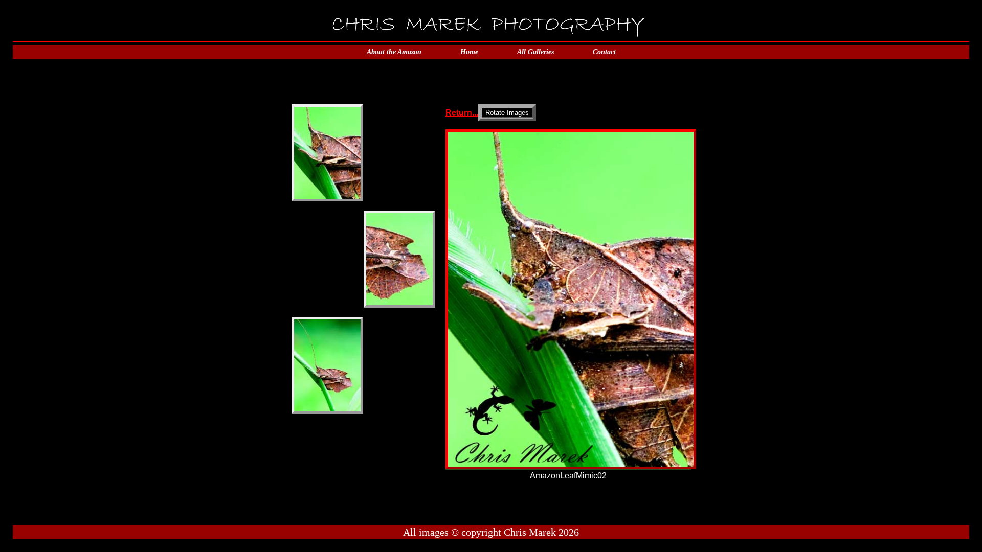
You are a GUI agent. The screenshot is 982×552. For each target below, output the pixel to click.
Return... (461, 112)
